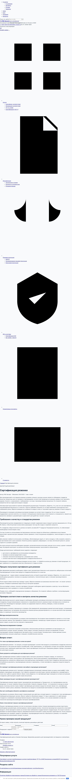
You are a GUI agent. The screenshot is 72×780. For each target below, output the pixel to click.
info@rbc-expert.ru (16, 24)
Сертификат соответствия (13, 104)
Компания (18, 725)
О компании (9, 3)
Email (53, 725)
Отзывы (8, 7)
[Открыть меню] (9, 30)
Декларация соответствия (13, 106)
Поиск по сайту (4, 19)
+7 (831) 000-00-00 (5, 24)
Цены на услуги (9, 768)
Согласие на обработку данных (33, 775)
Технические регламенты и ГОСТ (51, 775)
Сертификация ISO (11, 336)
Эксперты (8, 5)
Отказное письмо (10, 186)
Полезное (5, 14)
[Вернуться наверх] (0, 732)
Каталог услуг (32, 768)
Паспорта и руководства (13, 184)
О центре (5, 2)
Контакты (5, 16)
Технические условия (12, 182)
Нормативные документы (21, 768)
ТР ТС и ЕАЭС (9, 107)
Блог (4, 12)
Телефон (36, 725)
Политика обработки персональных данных (12, 775)
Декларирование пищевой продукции (16, 261)
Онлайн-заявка (4, 30)
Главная (2, 483)
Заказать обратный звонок (7, 752)
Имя (1, 725)
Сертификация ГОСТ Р (12, 109)
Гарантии (8, 9)
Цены (4, 11)
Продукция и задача (5, 729)
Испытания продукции (12, 263)
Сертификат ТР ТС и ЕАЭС (37, 759)
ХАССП (8, 259)
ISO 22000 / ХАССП (11, 337)
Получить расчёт (28, 729)
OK (67, 778)
